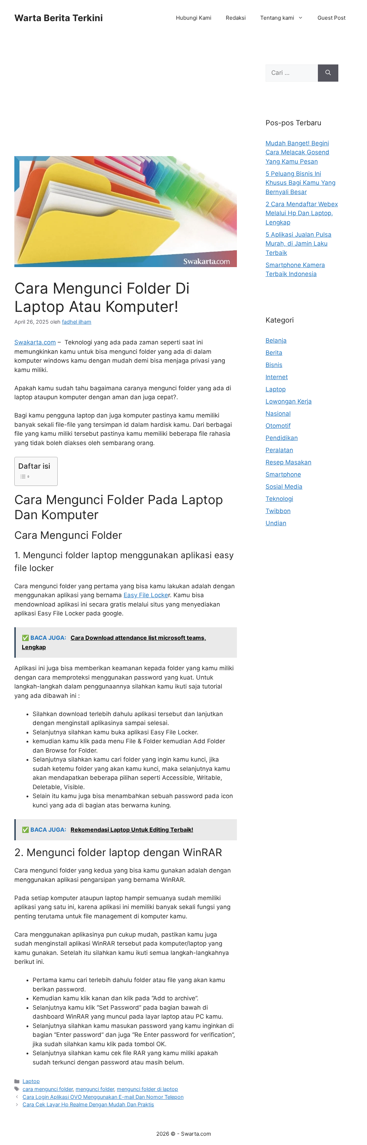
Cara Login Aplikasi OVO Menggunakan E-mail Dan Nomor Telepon (103, 1097)
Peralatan (279, 450)
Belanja (276, 340)
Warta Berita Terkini (58, 18)
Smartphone (283, 474)
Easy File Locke (146, 595)
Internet (277, 377)
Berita (274, 352)
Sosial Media (284, 486)
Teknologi (279, 498)
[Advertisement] (125, 103)
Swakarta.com (35, 342)
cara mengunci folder (48, 1089)
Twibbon (278, 510)
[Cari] (328, 73)
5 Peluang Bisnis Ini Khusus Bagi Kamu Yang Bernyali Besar (300, 182)
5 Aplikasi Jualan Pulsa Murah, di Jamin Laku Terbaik (299, 243)
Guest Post (331, 17)
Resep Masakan (288, 462)
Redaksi (236, 17)
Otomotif (278, 425)
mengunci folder (95, 1089)
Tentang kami (277, 17)
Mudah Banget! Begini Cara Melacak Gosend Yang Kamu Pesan (297, 152)
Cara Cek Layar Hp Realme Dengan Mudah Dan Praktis (88, 1104)
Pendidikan (282, 437)
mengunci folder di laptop (147, 1089)
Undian (276, 523)
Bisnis (274, 364)
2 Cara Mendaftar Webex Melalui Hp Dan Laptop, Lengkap (302, 213)
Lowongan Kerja (289, 401)
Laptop (31, 1081)
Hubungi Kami (193, 17)
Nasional (278, 413)
